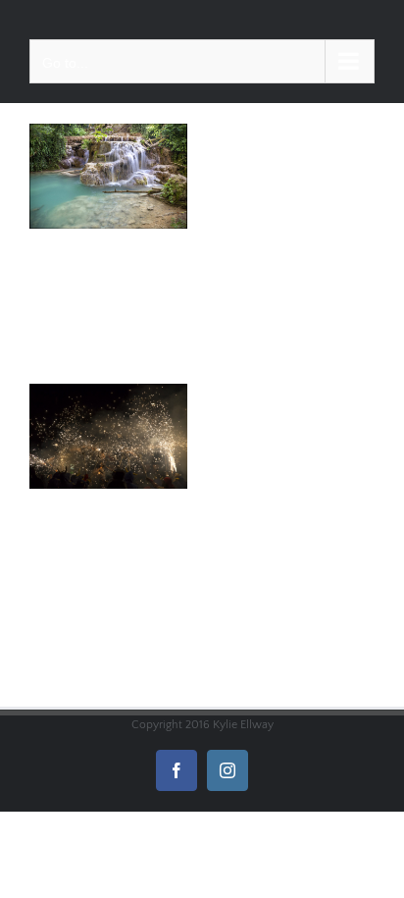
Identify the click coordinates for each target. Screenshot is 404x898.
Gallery (126, 395)
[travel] (108, 176)
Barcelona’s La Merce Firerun (90, 395)
